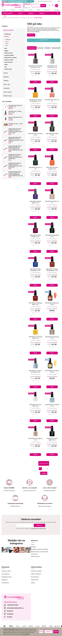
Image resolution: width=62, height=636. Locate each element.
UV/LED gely (7, 34)
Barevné (7, 41)
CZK (59, 1)
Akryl (5, 48)
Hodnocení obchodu (36, 571)
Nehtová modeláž (8, 30)
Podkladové (8, 39)
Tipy (5, 66)
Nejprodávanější (56, 48)
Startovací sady (8, 62)
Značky (33, 582)
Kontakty (34, 1)
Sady (6, 45)
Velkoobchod (5, 582)
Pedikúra (6, 80)
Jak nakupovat (5, 574)
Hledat (43, 5)
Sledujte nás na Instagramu (16, 542)
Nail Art (6, 73)
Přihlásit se (39, 525)
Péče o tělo (7, 84)
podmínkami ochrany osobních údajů (38, 528)
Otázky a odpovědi (36, 574)
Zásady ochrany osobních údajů (39, 551)
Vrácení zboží (34, 580)
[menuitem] (9, 13)
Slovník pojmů (35, 577)
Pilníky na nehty (8, 53)
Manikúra (6, 77)
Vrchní (6, 43)
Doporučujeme (32, 48)
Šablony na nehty (8, 60)
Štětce (6, 64)
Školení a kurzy (8, 96)
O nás (28, 1)
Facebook (10, 611)
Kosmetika (7, 88)
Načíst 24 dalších (43, 463)
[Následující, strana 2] (43, 468)
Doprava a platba (6, 571)
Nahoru (44, 473)
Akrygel (6, 50)
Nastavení (48, 631)
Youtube (9, 617)
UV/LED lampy (8, 69)
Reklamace (5, 580)
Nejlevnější (40, 48)
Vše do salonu (7, 92)
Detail (35, 82)
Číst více (31, 35)
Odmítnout (41, 631)
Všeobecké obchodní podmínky (45, 1)
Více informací (26, 634)
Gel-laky (6, 36)
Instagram (10, 614)
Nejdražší (47, 48)
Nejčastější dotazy (7, 577)
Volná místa (34, 554)
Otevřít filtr (45, 40)
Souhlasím (56, 631)
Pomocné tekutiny (9, 55)
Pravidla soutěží (35, 556)
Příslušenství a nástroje (10, 57)
